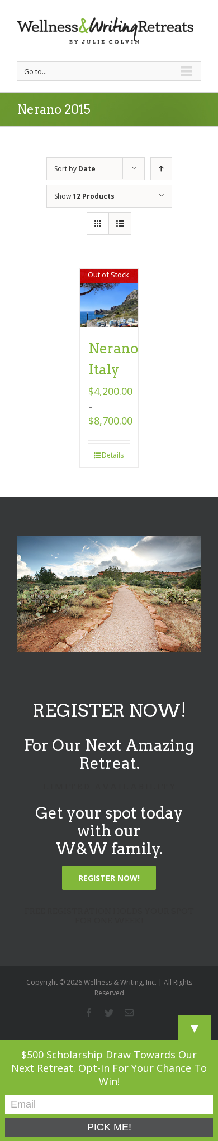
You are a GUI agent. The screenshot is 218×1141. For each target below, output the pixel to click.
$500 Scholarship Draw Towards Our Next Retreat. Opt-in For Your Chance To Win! (109, 1068)
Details (113, 455)
